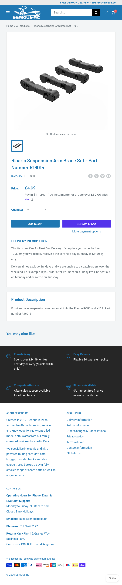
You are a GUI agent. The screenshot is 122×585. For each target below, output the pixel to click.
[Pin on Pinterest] (96, 175)
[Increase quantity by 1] (45, 209)
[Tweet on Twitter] (102, 175)
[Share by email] (108, 175)
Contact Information (79, 447)
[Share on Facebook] (90, 175)
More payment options (86, 231)
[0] (113, 12)
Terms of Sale (75, 442)
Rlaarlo (16, 175)
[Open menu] (8, 12)
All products (23, 25)
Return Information (78, 425)
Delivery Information (79, 419)
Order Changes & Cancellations (86, 431)
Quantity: (17, 209)
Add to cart (35, 223)
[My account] (106, 12)
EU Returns (74, 453)
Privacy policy (75, 436)
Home (9, 25)
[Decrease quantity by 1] (28, 209)
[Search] (96, 12)
